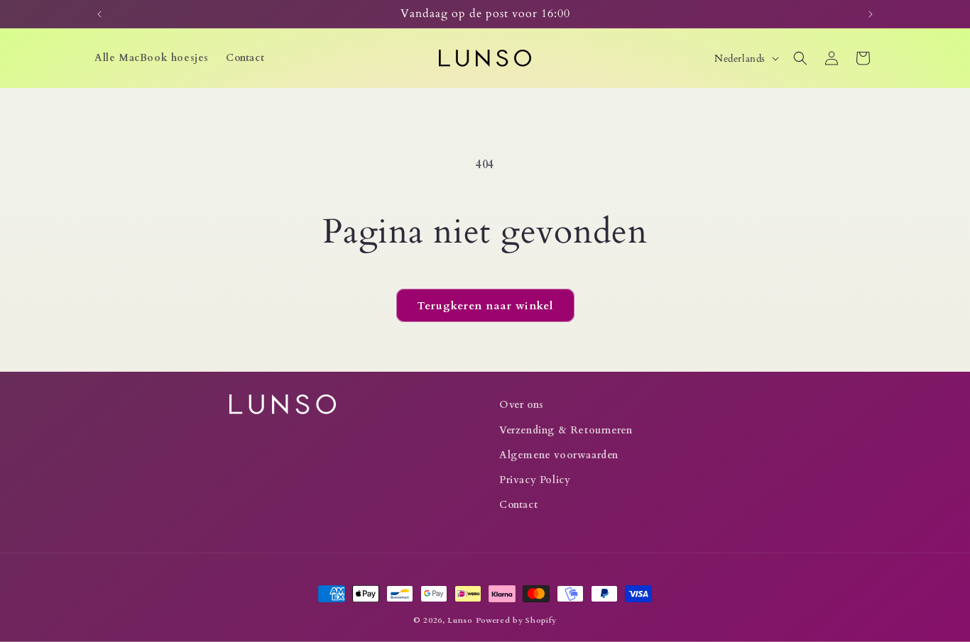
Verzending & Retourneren (565, 430)
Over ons (521, 404)
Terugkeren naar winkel (485, 306)
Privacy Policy (534, 480)
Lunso (460, 620)
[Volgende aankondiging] (870, 14)
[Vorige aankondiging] (99, 14)
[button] (800, 58)
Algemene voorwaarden (558, 455)
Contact (518, 504)
